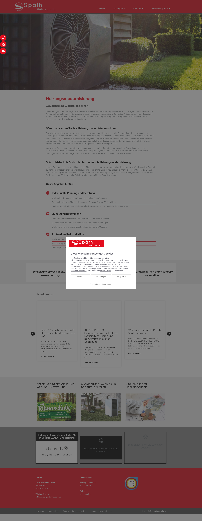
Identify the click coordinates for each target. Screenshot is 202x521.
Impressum (106, 284)
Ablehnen (80, 277)
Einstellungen (101, 277)
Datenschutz (95, 284)
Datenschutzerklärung (79, 271)
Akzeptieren (121, 277)
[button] (3, 38)
